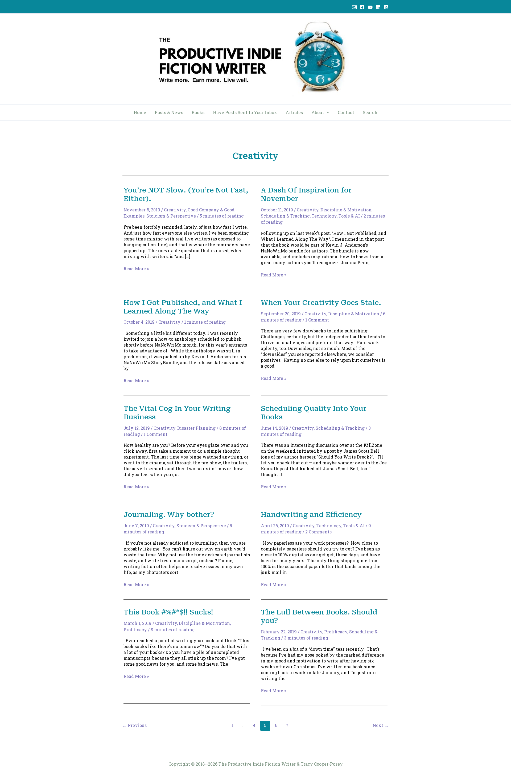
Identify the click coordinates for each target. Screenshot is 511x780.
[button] (326, 112)
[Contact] (354, 7)
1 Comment (317, 320)
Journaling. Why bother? (168, 514)
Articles (294, 112)
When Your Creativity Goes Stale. (321, 303)
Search (370, 112)
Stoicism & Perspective (171, 216)
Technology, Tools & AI (336, 216)
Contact (346, 112)
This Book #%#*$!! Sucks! (168, 612)
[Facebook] (362, 7)
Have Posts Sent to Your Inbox (245, 112)
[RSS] (386, 7)
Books (198, 112)
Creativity (175, 209)
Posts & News (169, 112)
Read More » (136, 269)
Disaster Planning (196, 428)
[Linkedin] (378, 7)
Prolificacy (135, 629)
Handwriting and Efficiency (311, 514)
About (317, 112)
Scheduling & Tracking (285, 216)
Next (381, 725)
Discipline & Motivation (346, 209)
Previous (134, 725)
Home (140, 112)
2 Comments (318, 531)
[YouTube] (370, 7)
